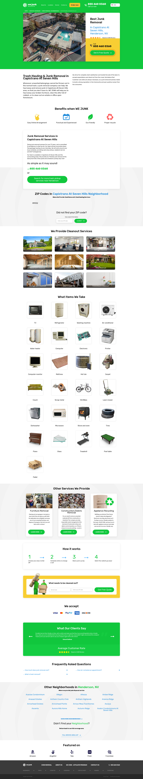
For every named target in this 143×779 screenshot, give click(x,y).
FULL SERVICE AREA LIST (70, 735)
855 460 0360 (97, 5)
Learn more (35, 532)
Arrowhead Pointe (59, 704)
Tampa (39, 770)
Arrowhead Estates (35, 704)
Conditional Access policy (115, 776)
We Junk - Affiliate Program (76, 765)
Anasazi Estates (35, 699)
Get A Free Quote (101, 53)
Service (57, 5)
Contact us (64, 5)
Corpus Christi (82, 770)
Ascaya (108, 704)
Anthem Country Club (59, 699)
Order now (75, 5)
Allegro (59, 694)
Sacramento (26, 770)
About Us (43, 5)
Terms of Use (105, 776)
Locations (50, 5)
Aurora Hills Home (59, 708)
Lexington (52, 770)
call (37, 168)
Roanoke (96, 770)
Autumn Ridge (84, 708)
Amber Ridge (107, 694)
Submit (79, 221)
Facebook (119, 770)
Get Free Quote (105, 590)
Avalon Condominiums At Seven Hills (107, 709)
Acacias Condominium (35, 694)
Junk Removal (46, 765)
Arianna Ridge (108, 699)
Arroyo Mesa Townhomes (83, 704)
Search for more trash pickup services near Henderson (47, 179)
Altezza (84, 694)
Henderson (67, 770)
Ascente (35, 708)
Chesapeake (110, 770)
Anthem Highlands (83, 699)
